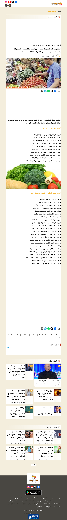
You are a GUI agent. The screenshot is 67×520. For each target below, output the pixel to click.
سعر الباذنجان (11, 335)
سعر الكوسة (25, 335)
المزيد (33, 465)
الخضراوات (57, 338)
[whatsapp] (42, 91)
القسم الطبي (35, 498)
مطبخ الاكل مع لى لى (33, 504)
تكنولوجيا (24, 504)
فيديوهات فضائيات (45, 504)
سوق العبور (57, 335)
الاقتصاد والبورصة (23, 501)
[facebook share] (55, 91)
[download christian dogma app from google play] (33, 492)
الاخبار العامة (52, 11)
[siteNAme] (57, 4)
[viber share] (45, 91)
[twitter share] (51, 91)
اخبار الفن (17, 498)
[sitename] (33, 478)
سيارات (18, 504)
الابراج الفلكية (48, 507)
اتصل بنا (25, 510)
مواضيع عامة (32, 501)
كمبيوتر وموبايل (13, 501)
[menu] (9, 5)
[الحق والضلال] (59, 11)
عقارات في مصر (56, 507)
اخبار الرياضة (48, 501)
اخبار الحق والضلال (56, 504)
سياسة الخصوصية (33, 510)
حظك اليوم (40, 507)
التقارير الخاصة (43, 498)
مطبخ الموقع (40, 501)
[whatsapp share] (48, 91)
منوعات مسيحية (56, 501)
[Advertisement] (33, 31)
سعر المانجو (33, 335)
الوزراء (18, 335)
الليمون (50, 335)
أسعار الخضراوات (42, 335)
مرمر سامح (56, 54)
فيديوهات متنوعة (25, 498)
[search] (6, 5)
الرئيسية (58, 498)
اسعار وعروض (11, 504)
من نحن (41, 510)
